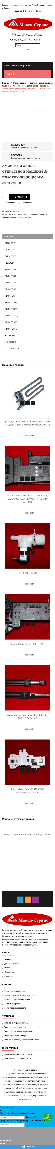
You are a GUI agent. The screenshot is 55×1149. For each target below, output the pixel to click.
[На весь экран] (7, 1140)
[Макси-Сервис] (28, 24)
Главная (5, 83)
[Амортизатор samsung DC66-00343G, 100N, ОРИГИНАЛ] (27, 688)
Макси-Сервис (19, 83)
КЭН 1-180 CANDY (27, 573)
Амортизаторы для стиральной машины (31, 86)
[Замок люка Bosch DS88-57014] (27, 617)
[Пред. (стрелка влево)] (1, 1143)
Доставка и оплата (12, 964)
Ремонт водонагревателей (15, 1008)
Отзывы (7, 968)
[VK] (20, 900)
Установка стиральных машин (17, 1023)
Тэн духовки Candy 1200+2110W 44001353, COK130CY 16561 (51, 164)
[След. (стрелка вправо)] (4, 1143)
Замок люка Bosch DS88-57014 (27, 644)
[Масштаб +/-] (9, 1140)
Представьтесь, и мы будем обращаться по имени (22, 1121)
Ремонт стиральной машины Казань (19, 995)
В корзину (21, 197)
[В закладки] (22, 403)
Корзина (29, 11)
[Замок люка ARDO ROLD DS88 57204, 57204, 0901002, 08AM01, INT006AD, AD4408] (27, 468)
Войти (38, 11)
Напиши (30, 1147)
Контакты (8, 976)
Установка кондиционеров (15, 1035)
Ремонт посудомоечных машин (17, 1000)
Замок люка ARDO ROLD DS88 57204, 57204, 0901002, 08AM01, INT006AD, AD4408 (27, 499)
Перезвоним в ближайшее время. (17, 1113)
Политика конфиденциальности (18, 1055)
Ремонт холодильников (14, 991)
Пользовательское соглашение (17, 1059)
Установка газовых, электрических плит (21, 1040)
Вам (14, 1113)
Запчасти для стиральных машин (16, 217)
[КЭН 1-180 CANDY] (27, 546)
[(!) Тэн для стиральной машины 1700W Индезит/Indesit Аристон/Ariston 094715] (27, 394)
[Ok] (28, 900)
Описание (8, 237)
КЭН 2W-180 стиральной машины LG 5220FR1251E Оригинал (47, 164)
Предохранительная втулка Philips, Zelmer (27, 834)
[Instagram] (35, 900)
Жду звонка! (30, 1117)
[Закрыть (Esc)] (1, 1140)
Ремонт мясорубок (12, 1004)
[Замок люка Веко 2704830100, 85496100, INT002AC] (27, 762)
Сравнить (10, 202)
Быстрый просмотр (33, 403)
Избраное (18, 11)
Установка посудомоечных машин (18, 1031)
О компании (9, 972)
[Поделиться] (4, 1140)
